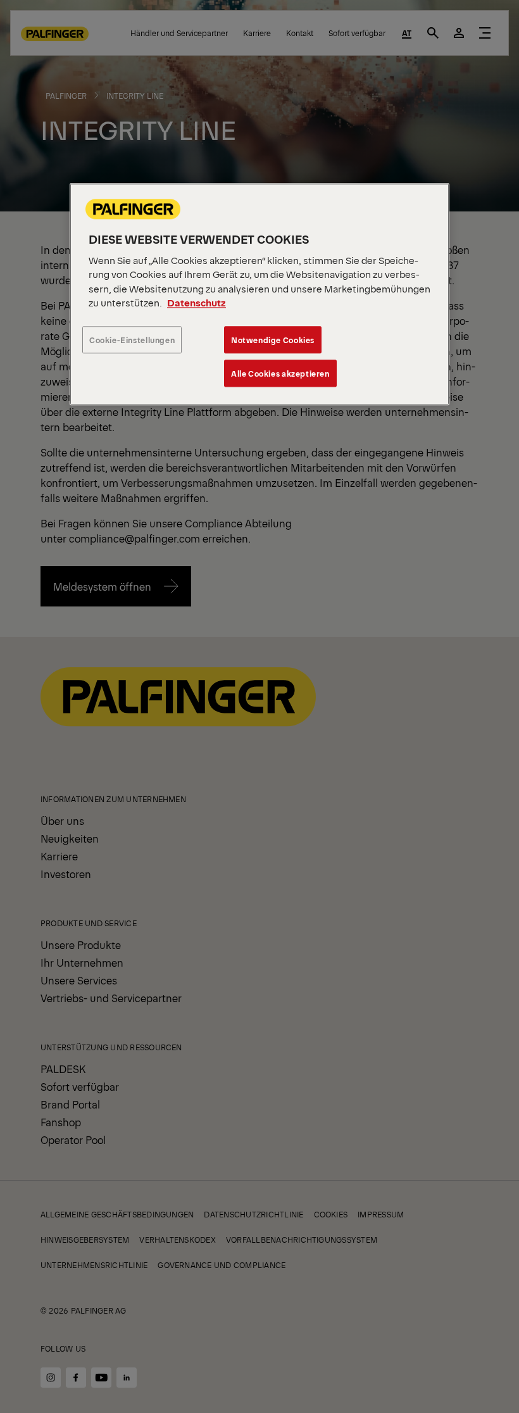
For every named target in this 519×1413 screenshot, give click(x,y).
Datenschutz (196, 303)
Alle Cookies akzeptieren (280, 373)
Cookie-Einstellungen (132, 339)
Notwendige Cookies (273, 339)
